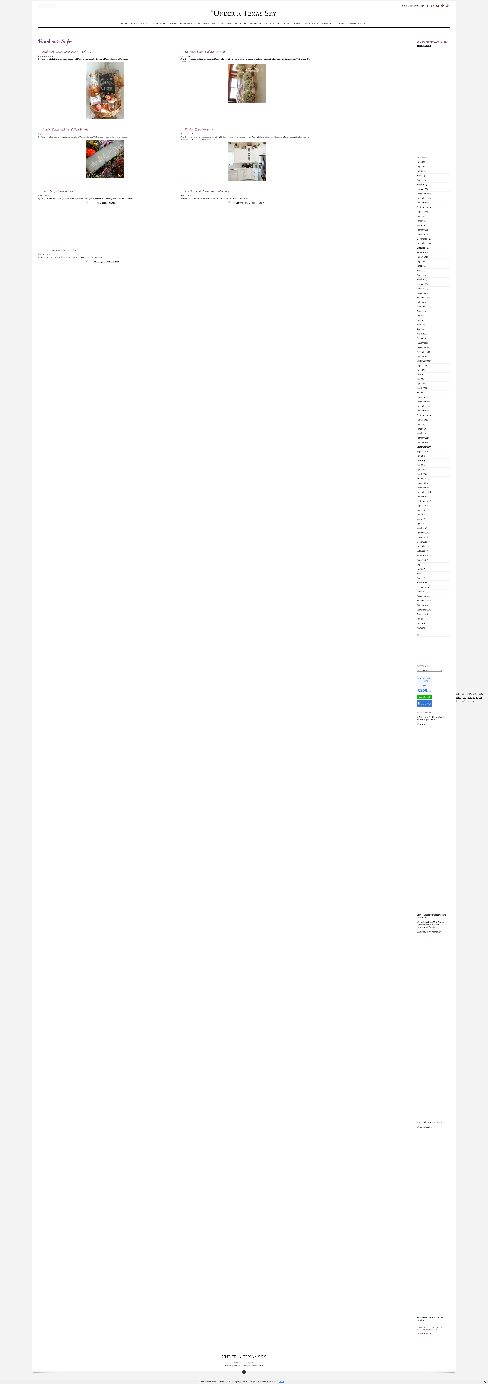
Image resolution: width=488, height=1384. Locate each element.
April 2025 (421, 180)
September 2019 (424, 447)
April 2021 (421, 384)
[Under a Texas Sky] (244, 14)
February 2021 (423, 393)
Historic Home (226, 136)
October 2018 (423, 497)
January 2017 (422, 592)
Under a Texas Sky (243, 1363)
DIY (222, 59)
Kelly (43, 59)
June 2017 (421, 569)
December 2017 (423, 542)
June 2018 (421, 515)
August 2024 (422, 212)
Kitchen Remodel (265, 136)
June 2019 (421, 460)
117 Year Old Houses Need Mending (207, 191)
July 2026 (421, 162)
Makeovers (278, 136)
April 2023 (421, 275)
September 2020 (424, 415)
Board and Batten (198, 59)
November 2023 (424, 243)
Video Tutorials (293, 24)
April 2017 (421, 578)
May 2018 (421, 519)
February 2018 (423, 533)
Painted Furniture (222, 24)
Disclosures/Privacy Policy (352, 24)
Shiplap (272, 59)
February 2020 (423, 438)
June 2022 (421, 320)
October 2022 (423, 302)
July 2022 (421, 316)
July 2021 (421, 370)
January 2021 (422, 397)
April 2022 (421, 329)
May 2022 (421, 325)
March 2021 (422, 388)
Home (124, 24)
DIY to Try (240, 24)
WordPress (237, 1365)
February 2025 (423, 189)
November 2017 (424, 546)
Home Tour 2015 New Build (194, 24)
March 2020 (422, 433)
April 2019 (421, 469)
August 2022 (422, 311)
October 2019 (422, 442)
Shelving (108, 198)
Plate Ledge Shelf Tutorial (58, 191)
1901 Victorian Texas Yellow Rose (158, 24)
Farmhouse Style (90, 59)
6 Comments (96, 257)
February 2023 (423, 284)
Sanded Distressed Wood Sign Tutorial (65, 129)
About (134, 24)
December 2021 (423, 347)
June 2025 (421, 171)
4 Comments (242, 198)
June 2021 (421, 374)
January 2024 (423, 234)
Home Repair (251, 136)
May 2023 (421, 270)
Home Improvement (248, 59)
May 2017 (421, 573)
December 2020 (424, 402)
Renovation (263, 59)
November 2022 (424, 298)
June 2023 (421, 266)
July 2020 (421, 424)
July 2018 (421, 510)
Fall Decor (78, 59)
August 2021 (422, 365)
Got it (281, 1382)
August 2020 (422, 420)
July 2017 (421, 564)
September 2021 (424, 361)
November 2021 (424, 352)
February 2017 (423, 587)
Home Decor (104, 59)
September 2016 (424, 610)
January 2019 (422, 483)
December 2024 (424, 194)
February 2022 (423, 338)
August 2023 (422, 257)
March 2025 (422, 184)
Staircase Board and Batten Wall (205, 51)
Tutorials (117, 198)
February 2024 (423, 230)
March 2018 (422, 528)
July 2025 (421, 166)
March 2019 (422, 474)
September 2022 (424, 307)
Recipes (113, 59)
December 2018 (424, 488)
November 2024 (424, 198)
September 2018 (424, 501)
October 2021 (422, 356)
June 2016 (421, 623)
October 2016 (422, 605)
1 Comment (123, 59)
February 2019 (423, 478)
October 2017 (422, 551)
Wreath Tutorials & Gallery (265, 24)
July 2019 (421, 456)
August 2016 (422, 614)
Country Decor (66, 59)
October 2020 (423, 411)
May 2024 (421, 225)
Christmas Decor (56, 136)
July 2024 (421, 216)
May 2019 (421, 465)
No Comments (122, 136)
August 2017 (422, 560)
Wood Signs (311, 24)
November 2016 (424, 601)
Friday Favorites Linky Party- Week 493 (67, 51)
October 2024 (423, 203)
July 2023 (421, 261)
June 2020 (421, 429)
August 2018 (422, 506)
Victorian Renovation (286, 59)
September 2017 (424, 555)
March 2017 (422, 583)
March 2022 (422, 334)
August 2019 (422, 451)
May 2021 (421, 379)
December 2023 (424, 239)
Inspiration (327, 24)
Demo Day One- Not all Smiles (61, 250)
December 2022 (424, 293)
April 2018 (421, 524)
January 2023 (422, 288)
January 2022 (422, 343)
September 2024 (424, 207)
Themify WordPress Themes (253, 1365)
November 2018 (424, 492)
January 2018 (422, 537)
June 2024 (421, 221)
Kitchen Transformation (199, 129)
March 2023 (422, 279)
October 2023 (423, 248)
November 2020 (424, 406)
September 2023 (424, 252)
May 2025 (421, 175)
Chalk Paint (54, 59)
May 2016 (421, 628)
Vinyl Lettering (85, 136)
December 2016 (423, 596)
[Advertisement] (433, 90)
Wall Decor (301, 59)
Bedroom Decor (55, 198)
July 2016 (421, 619)
